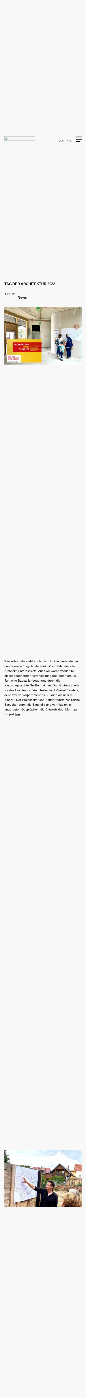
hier (17, 714)
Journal (65, 140)
